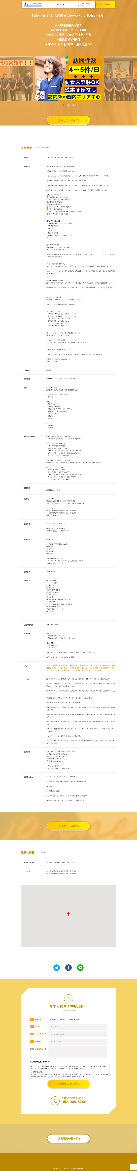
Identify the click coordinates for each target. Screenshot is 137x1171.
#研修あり (84, 668)
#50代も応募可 (105, 668)
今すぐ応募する (106, 4)
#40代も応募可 (87, 670)
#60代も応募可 (63, 665)
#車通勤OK (106, 665)
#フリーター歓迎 (84, 665)
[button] (104, 80)
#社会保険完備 (93, 668)
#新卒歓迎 (73, 665)
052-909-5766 (87, 5)
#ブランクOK (55, 670)
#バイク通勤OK (96, 665)
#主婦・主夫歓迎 (51, 665)
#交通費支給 (76, 670)
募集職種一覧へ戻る (69, 1138)
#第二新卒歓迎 (98, 670)
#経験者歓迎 (64, 668)
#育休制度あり (66, 670)
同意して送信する (70, 1083)
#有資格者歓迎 (74, 668)
